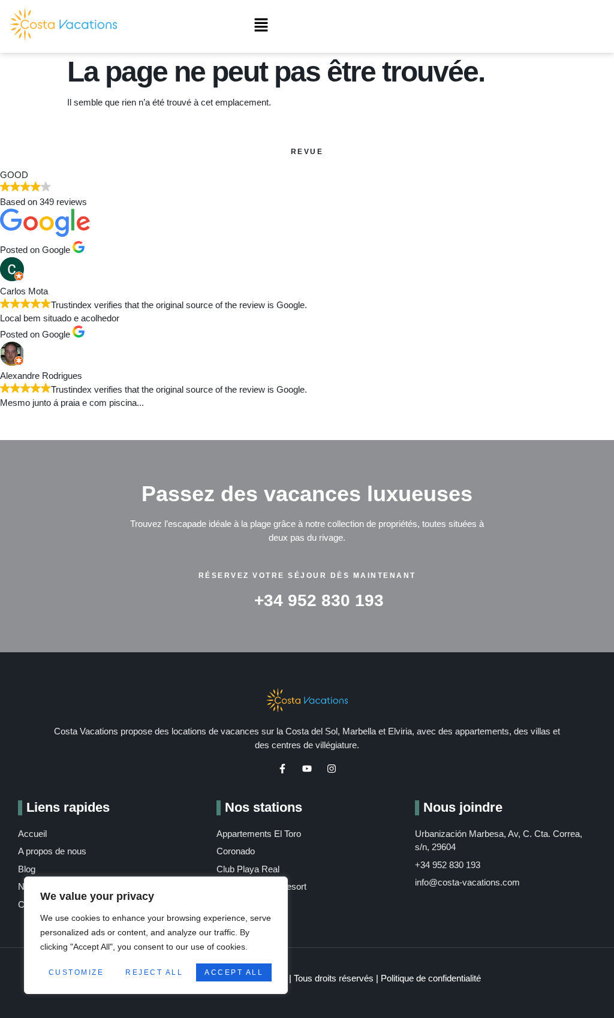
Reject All (154, 972)
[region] (156, 935)
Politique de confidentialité (431, 978)
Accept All (233, 972)
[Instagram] (331, 768)
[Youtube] (307, 768)
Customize (76, 972)
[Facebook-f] (282, 768)
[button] (261, 26)
